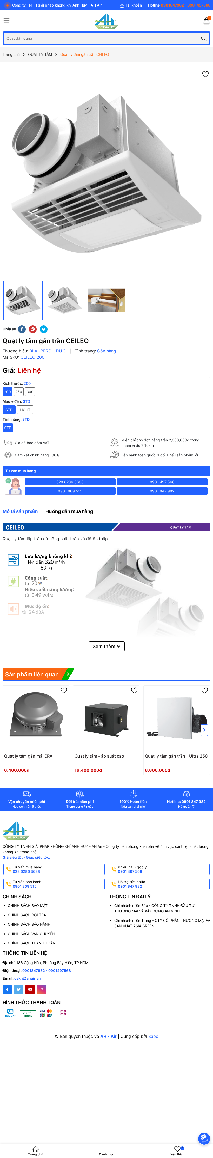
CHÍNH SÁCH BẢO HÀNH (29, 924)
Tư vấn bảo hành (27, 884)
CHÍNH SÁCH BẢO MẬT (28, 905)
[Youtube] (30, 989)
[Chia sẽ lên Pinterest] (33, 329)
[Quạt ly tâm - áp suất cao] (106, 719)
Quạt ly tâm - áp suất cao (99, 756)
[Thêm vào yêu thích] (205, 74)
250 (18, 391)
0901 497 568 (162, 482)
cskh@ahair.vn (27, 978)
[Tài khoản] (130, 5)
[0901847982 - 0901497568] (179, 5)
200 (7, 391)
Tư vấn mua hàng (27, 869)
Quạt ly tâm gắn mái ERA (28, 756)
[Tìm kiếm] (204, 38)
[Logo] (106, 21)
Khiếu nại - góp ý (132, 869)
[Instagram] (41, 989)
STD (7, 427)
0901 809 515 (70, 491)
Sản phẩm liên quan (32, 674)
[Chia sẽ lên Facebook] (22, 329)
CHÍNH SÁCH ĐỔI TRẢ (27, 915)
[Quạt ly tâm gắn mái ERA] (36, 719)
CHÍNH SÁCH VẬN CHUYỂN (31, 933)
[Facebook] (7, 989)
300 (30, 391)
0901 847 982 (162, 491)
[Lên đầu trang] (205, 1124)
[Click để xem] (106, 173)
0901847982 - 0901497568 (46, 970)
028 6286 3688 (70, 482)
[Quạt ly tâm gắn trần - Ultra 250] (177, 719)
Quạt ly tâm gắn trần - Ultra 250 (176, 756)
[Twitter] (18, 989)
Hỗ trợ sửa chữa (131, 884)
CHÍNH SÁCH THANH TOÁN (32, 943)
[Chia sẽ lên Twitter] (44, 329)
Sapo (153, 1036)
